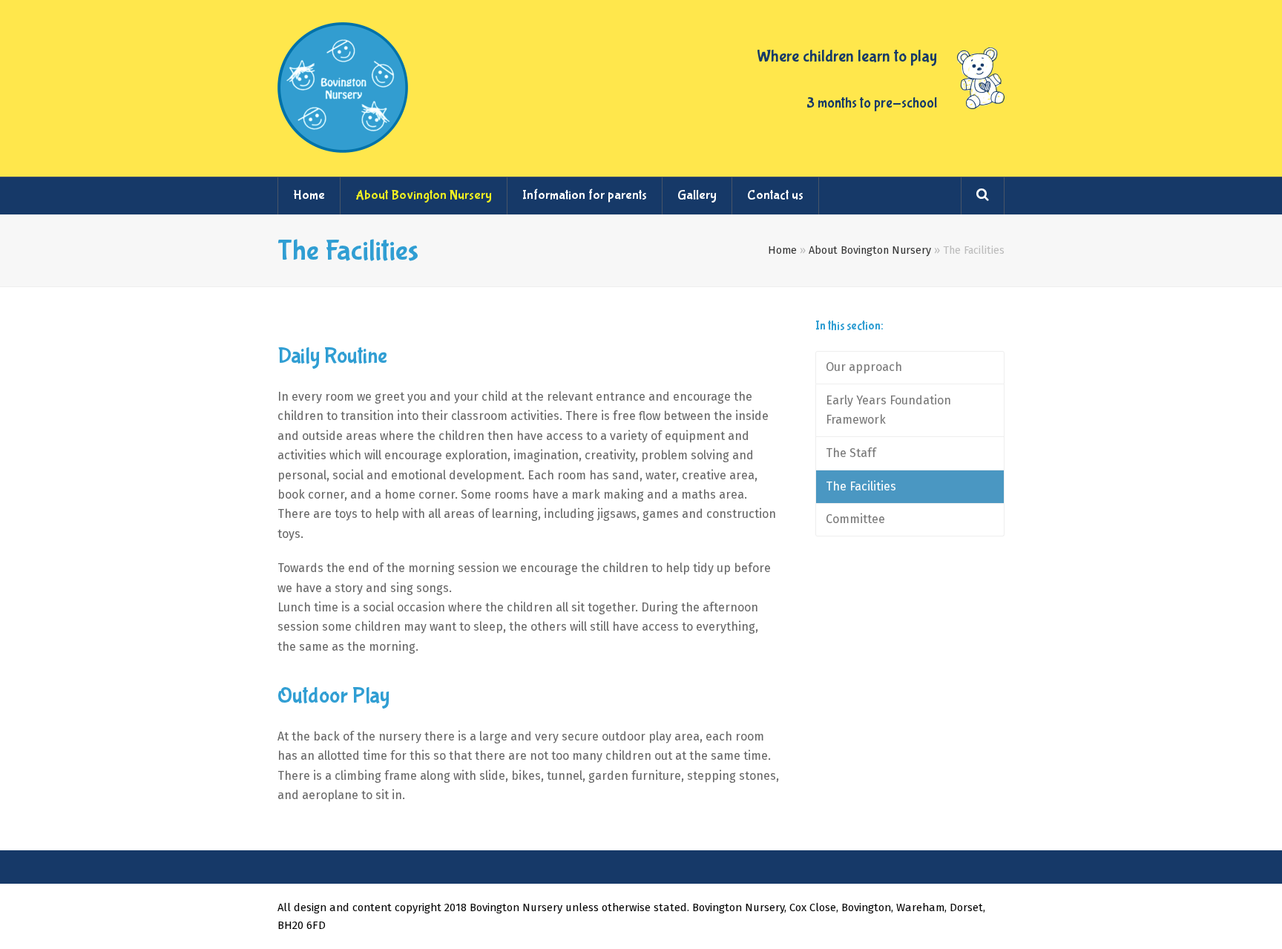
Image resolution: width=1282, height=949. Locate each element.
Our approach (864, 367)
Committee (855, 519)
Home (782, 250)
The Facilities (861, 486)
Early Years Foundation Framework (888, 410)
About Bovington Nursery (870, 250)
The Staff (851, 453)
